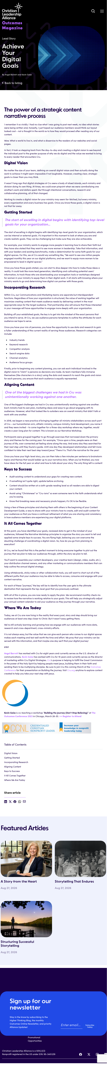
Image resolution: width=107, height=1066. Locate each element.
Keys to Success (12, 771)
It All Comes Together (15, 775)
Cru (49, 660)
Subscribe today (89, 1026)
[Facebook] (80, 1054)
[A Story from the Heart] (26, 859)
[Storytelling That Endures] (80, 859)
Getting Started (12, 757)
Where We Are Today (14, 779)
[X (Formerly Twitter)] (89, 1054)
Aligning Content (12, 766)
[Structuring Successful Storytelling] (26, 919)
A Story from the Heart (19, 881)
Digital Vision (10, 753)
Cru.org (71, 670)
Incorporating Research (16, 762)
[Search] (93, 11)
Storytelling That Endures (74, 881)
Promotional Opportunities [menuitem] (35, 1039)
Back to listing (13, 83)
